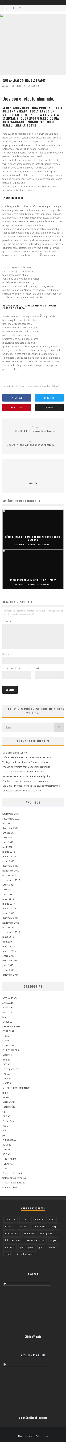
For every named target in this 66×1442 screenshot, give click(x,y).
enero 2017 (8, 913)
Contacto (28, 1436)
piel (41, 1247)
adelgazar (10, 1219)
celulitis (23, 1226)
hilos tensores (12, 1240)
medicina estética (35, 1240)
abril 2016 (7, 941)
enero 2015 (8, 970)
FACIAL (6, 1073)
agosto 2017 (9, 884)
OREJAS (6, 1116)
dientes (6, 1059)
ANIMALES (8, 1002)
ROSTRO (7, 1144)
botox (52, 1219)
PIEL (4, 1130)
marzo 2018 (8, 851)
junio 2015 (7, 965)
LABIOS (6, 1078)
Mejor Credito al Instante (33, 1418)
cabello (9, 1226)
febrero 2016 (9, 951)
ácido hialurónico (26, 1254)
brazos (5, 1017)
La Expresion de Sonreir (14, 752)
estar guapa (46, 1233)
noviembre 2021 (10, 813)
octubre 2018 (9, 832)
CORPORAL (8, 1031)
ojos (30, 386)
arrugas (25, 1219)
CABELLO (7, 1021)
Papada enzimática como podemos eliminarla (26, 766)
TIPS (4, 1168)
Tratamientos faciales (13, 1182)
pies (4, 1135)
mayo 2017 (8, 899)
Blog (20, 1436)
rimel (56, 386)
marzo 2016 (8, 946)
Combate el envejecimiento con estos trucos (25, 781)
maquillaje (9, 386)
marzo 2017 (8, 903)
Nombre (7, 654)
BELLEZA (18, 86)
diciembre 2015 (10, 960)
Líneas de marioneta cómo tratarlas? (21, 790)
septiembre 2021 (11, 818)
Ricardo (7, 86)
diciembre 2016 (10, 917)
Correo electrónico (11, 668)
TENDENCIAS (9, 1158)
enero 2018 (8, 861)
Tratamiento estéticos (13, 1173)
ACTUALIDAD (9, 998)
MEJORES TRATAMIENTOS (16, 1088)
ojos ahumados (42, 386)
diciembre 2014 (10, 974)
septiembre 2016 (11, 932)
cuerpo (54, 1226)
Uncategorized (9, 1187)
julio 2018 (7, 837)
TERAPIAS (7, 1163)
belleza (39, 1219)
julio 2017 (7, 889)
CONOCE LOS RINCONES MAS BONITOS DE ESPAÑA (30, 443)
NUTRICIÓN (8, 1102)
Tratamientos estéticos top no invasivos (23, 771)
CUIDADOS (8, 1045)
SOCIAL (6, 1154)
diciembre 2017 (10, 865)
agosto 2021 (9, 823)
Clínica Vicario (33, 1337)
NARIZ (5, 1097)
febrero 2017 (9, 908)
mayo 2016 (8, 936)
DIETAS (6, 1064)
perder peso (27, 1247)
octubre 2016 (9, 927)
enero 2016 (8, 955)
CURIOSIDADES (10, 1050)
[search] (59, 727)
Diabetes (7, 1054)
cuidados (29, 1233)
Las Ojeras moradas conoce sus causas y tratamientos (31, 785)
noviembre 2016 (10, 922)
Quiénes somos (42, 1436)
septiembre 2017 (11, 880)
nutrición (10, 1247)
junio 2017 (7, 894)
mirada (21, 386)
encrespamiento (10, 1068)
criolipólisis (39, 1226)
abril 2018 (7, 847)
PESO (5, 1125)
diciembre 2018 (10, 828)
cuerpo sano (12, 1233)
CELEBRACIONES (11, 1026)
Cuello (5, 1035)
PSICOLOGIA (9, 1139)
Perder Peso (8, 1121)
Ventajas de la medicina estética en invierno (25, 762)
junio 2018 (7, 842)
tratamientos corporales (15, 1177)
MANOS (6, 1083)
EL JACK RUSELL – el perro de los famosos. (35, 429)
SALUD (6, 1149)
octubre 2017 (9, 875)
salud (8, 1254)
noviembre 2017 (10, 870)
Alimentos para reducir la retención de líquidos (26, 776)
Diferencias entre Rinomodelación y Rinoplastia (26, 757)
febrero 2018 (9, 856)
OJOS (24, 86)
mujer (5, 1092)
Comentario (8, 621)
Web (37, 668)
